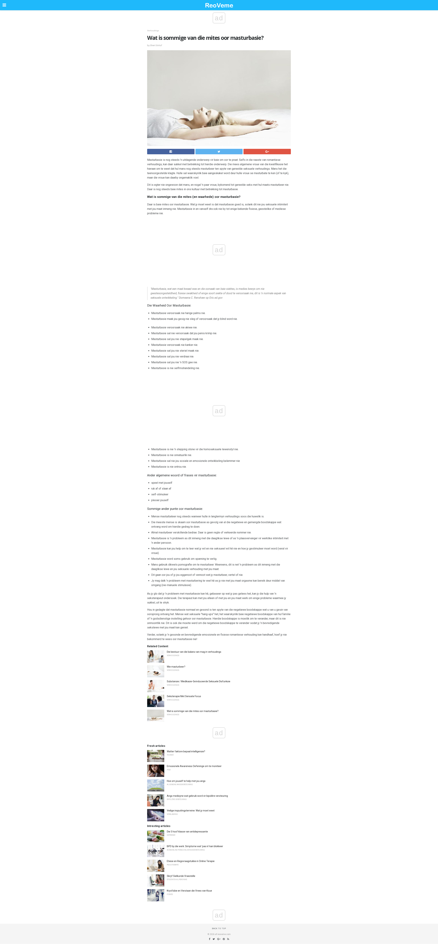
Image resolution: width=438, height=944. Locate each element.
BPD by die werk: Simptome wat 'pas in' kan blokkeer (195, 846)
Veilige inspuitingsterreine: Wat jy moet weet (191, 810)
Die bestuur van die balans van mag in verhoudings (194, 651)
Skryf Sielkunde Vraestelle (181, 876)
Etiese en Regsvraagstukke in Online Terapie (191, 861)
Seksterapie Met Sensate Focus (184, 696)
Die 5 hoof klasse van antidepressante (187, 831)
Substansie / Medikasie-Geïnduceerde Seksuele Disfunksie (198, 681)
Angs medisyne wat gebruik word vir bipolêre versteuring (197, 795)
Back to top (219, 928)
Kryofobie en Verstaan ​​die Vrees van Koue (189, 890)
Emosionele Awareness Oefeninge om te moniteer (194, 766)
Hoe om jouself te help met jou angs (186, 781)
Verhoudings (153, 31)
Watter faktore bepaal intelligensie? (186, 751)
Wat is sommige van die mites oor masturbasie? (192, 711)
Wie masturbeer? (176, 666)
